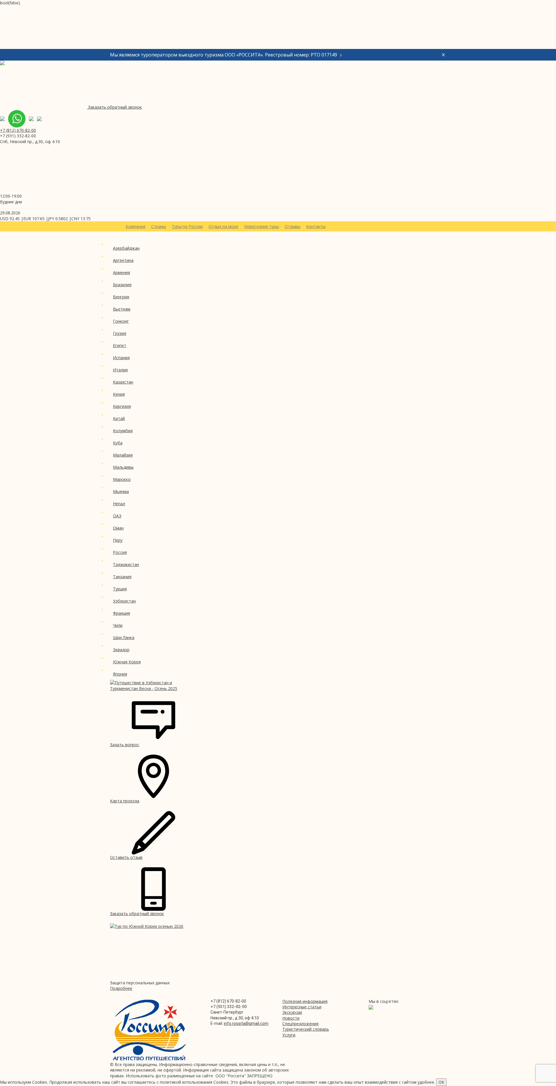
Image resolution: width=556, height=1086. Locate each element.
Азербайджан (126, 248)
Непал (119, 503)
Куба (117, 443)
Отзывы (292, 226)
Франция (121, 613)
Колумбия (123, 430)
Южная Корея (127, 662)
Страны (158, 226)
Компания (135, 226)
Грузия (119, 333)
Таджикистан (126, 564)
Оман (118, 528)
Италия (120, 370)
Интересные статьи (301, 1007)
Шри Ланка (123, 637)
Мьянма (121, 491)
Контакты (315, 226)
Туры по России (187, 226)
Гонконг (121, 321)
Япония (120, 674)
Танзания (122, 576)
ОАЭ (117, 516)
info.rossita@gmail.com (246, 1023)
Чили (117, 625)
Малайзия (123, 455)
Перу (117, 540)
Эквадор (121, 649)
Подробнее (121, 988)
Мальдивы (123, 467)
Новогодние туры (261, 226)
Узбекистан (124, 601)
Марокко (122, 479)
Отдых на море (223, 226)
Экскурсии (292, 1012)
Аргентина (123, 260)
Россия (120, 552)
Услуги (288, 1035)
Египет (119, 345)
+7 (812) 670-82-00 (18, 130)
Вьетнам (121, 309)
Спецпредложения (300, 1023)
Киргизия (122, 406)
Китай (119, 418)
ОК (441, 1082)
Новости (290, 1018)
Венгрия (121, 297)
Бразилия (122, 284)
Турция (120, 589)
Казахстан (123, 382)
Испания (121, 357)
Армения (121, 272)
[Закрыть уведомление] (443, 54)
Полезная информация (305, 1001)
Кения (119, 394)
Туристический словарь (305, 1029)
